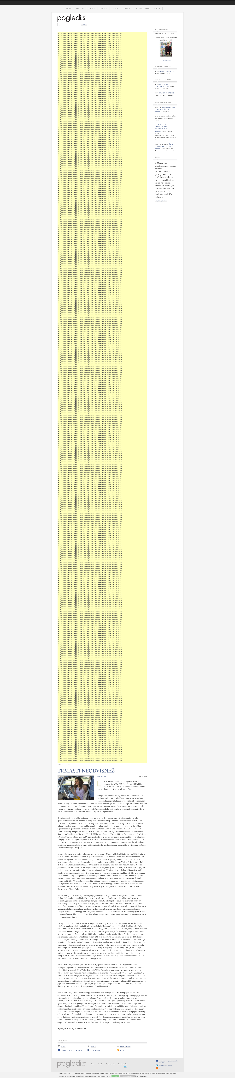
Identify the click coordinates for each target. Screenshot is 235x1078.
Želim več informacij (141, 1076)
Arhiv (157, 8)
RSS (122, 1050)
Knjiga (92, 8)
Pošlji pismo (95, 1050)
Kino (68, 764)
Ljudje (115, 8)
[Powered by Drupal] (125, 1068)
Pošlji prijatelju (125, 1046)
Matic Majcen (101, 776)
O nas (92, 1064)
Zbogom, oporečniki (161, 201)
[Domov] (71, 18)
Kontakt (100, 1064)
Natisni (93, 1046)
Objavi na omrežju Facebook (72, 1050)
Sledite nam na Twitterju (165, 1065)
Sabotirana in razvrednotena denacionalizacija (162, 126)
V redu (115, 1076)
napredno (83, 27)
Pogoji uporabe (110, 1064)
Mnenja (104, 8)
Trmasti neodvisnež (167, 71)
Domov (68, 8)
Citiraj (63, 1046)
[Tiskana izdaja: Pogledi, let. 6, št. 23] (166, 57)
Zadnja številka (122, 1064)
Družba (80, 8)
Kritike (126, 8)
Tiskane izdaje (142, 8)
